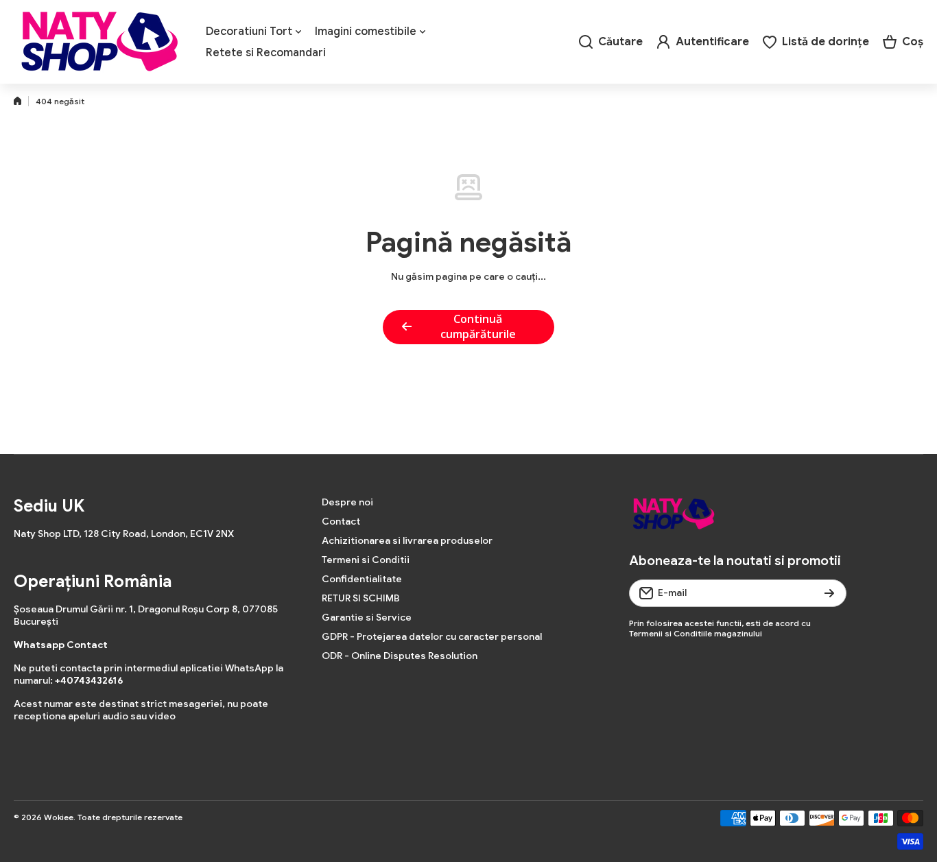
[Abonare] (829, 593)
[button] (903, 41)
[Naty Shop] (99, 42)
